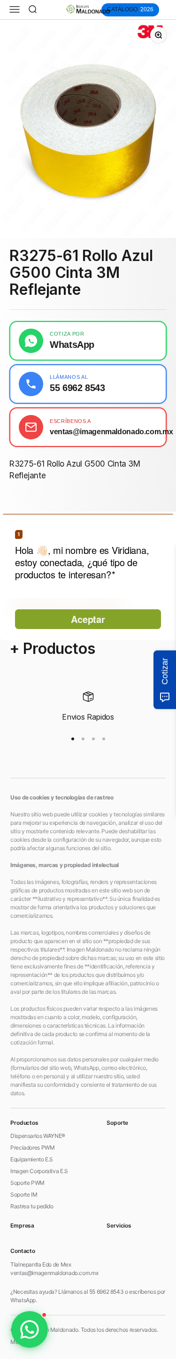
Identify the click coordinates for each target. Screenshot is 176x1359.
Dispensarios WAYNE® (37, 1135)
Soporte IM (23, 1194)
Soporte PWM (27, 1182)
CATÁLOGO (130, 9)
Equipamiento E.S (31, 1159)
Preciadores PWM (32, 1147)
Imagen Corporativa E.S (39, 1171)
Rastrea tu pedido (32, 1206)
